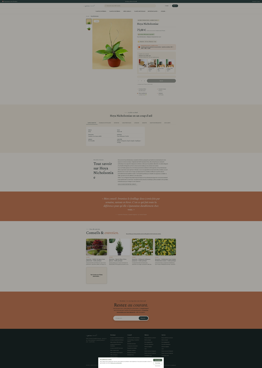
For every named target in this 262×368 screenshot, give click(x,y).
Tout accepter (158, 360)
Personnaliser (157, 365)
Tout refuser (157, 363)
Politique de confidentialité (116, 363)
